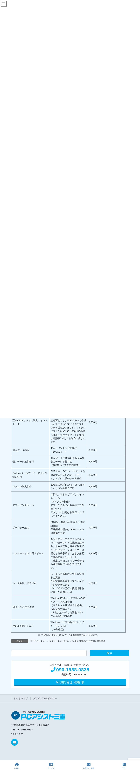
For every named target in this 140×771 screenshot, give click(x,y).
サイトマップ (21, 698)
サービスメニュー (38, 641)
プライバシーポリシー (45, 698)
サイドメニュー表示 (58, 641)
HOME (16, 768)
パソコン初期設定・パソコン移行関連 (88, 641)
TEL (124, 768)
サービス (51, 768)
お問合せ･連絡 (88, 768)
